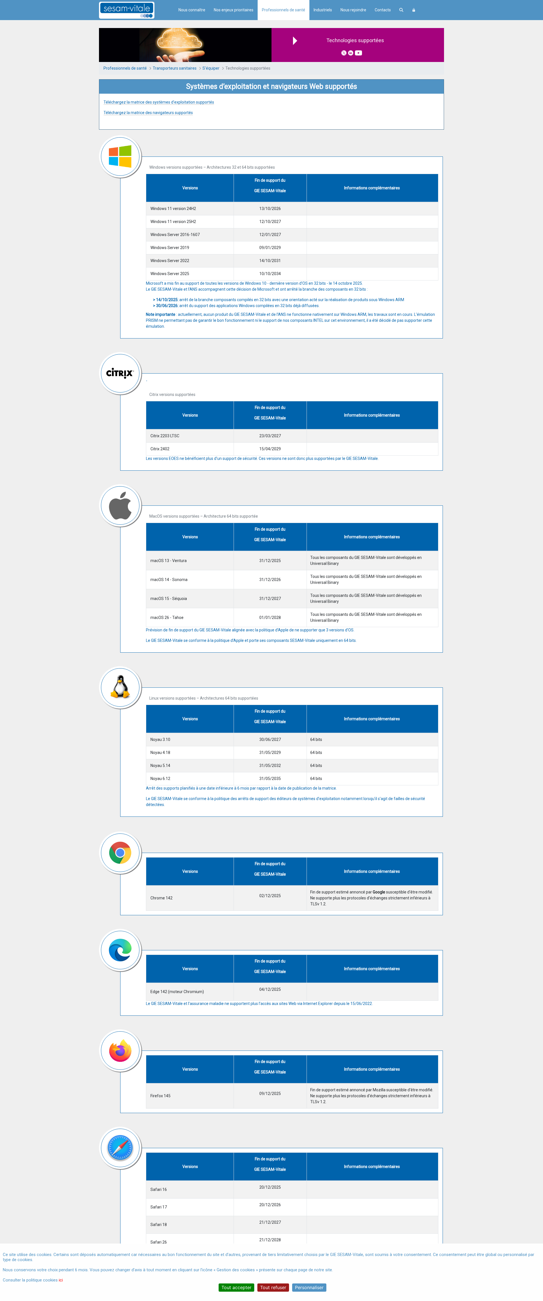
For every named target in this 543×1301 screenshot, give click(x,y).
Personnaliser (309, 1287)
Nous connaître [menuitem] (191, 10)
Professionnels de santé (283, 10)
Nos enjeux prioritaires (233, 10)
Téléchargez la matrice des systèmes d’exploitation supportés (159, 102)
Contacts (383, 10)
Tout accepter (236, 1287)
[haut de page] (530, 1242)
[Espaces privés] (414, 10)
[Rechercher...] (401, 10)
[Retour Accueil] (136, 10)
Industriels (323, 10)
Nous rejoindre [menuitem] (353, 10)
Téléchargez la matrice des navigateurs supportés (148, 112)
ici (61, 1280)
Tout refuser (273, 1287)
